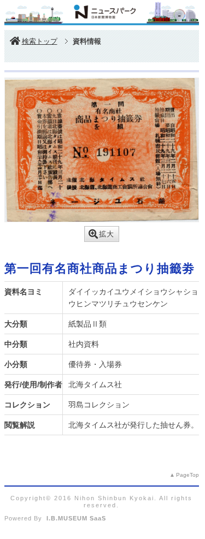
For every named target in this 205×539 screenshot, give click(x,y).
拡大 (106, 234)
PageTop (187, 475)
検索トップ (39, 41)
